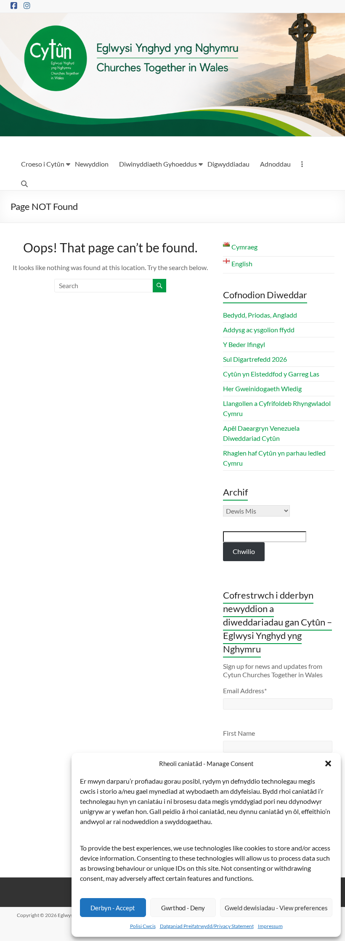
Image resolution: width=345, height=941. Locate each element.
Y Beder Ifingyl (244, 344)
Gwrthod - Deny (183, 908)
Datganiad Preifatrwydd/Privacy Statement (207, 926)
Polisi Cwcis (143, 926)
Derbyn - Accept (112, 908)
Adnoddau (275, 164)
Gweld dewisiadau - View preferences (276, 908)
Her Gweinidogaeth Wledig (262, 388)
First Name (239, 733)
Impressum (270, 926)
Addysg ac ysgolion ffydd (259, 330)
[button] (328, 763)
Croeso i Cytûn (42, 164)
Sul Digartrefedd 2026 (255, 359)
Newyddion (92, 164)
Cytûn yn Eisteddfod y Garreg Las (271, 374)
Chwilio (244, 551)
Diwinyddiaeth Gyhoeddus (158, 164)
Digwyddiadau (228, 164)
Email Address (245, 690)
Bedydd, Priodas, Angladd (260, 315)
